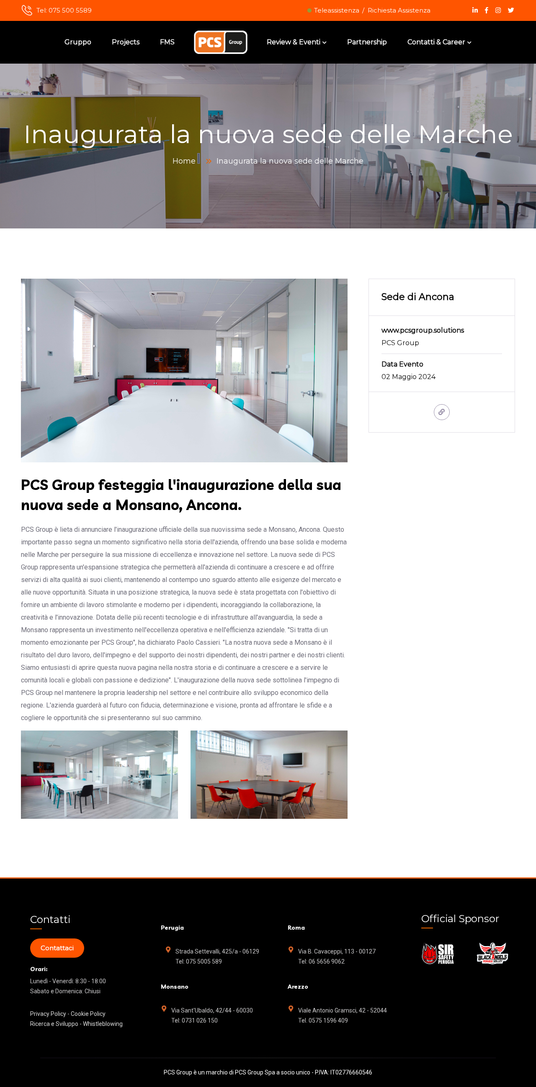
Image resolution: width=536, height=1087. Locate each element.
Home (186, 161)
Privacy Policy (48, 1013)
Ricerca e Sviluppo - (56, 1023)
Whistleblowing (103, 1023)
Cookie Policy (88, 1013)
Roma (296, 927)
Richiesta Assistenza (399, 10)
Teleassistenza (336, 10)
